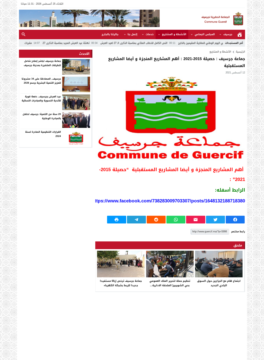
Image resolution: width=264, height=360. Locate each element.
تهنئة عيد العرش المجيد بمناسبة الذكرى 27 (82, 43)
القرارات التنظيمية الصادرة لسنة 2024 (43, 134)
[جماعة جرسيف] (202, 19)
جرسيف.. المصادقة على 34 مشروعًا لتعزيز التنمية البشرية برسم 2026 (41, 80)
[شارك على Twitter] (215, 219)
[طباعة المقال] (116, 219)
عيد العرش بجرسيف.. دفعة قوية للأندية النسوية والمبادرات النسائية (41, 98)
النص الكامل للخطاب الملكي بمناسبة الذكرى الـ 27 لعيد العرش (150, 43)
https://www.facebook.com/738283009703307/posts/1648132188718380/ (167, 200)
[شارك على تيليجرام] (136, 219)
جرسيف (227, 34)
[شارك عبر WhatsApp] (175, 219)
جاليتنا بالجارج (110, 34)
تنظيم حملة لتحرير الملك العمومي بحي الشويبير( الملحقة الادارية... (169, 283)
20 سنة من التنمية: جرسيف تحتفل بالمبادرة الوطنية (42, 116)
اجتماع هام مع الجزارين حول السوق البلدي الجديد (219, 283)
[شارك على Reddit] (156, 219)
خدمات (150, 34)
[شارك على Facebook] (235, 219)
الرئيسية (239, 34)
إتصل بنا (132, 34)
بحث (23, 34)
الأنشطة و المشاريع (174, 34)
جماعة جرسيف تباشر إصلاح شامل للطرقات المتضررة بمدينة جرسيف (42, 63)
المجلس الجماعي (205, 34)
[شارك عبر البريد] (195, 219)
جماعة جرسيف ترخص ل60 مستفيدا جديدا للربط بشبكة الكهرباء (121, 283)
